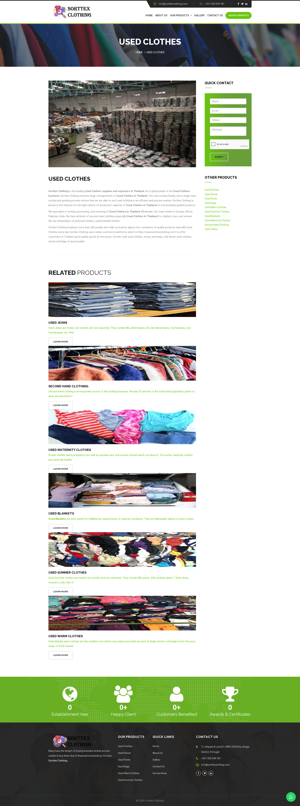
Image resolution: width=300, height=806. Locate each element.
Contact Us (215, 15)
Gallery (199, 15)
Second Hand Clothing (68, 386)
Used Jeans (57, 322)
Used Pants (211, 198)
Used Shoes (211, 194)
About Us (161, 15)
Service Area (160, 773)
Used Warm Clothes (65, 636)
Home (149, 15)
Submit (219, 157)
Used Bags (210, 203)
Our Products (179, 15)
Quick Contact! (238, 15)
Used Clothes (155, 52)
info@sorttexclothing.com (173, 3)
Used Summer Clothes (67, 572)
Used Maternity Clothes (69, 450)
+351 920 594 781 (214, 3)
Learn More (60, 341)
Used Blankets (61, 513)
